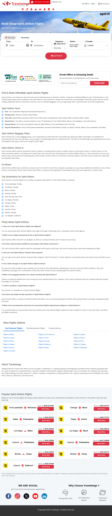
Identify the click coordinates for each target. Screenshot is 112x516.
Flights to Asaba (8, 344)
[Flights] (22, 9)
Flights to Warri (43, 347)
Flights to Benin (8, 341)
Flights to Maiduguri (80, 347)
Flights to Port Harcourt (46, 334)
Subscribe (99, 83)
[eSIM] (49, 9)
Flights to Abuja (8, 334)
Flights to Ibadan (79, 334)
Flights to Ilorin (79, 341)
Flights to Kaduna (44, 344)
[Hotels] (31, 9)
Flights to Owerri (79, 338)
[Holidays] (27, 9)
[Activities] (44, 9)
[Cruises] (35, 9)
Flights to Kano (43, 338)
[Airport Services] (53, 9)
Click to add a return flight (74, 45)
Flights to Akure (8, 347)
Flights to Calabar (80, 344)
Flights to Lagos (8, 338)
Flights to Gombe (9, 351)
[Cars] (40, 9)
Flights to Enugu (44, 341)
